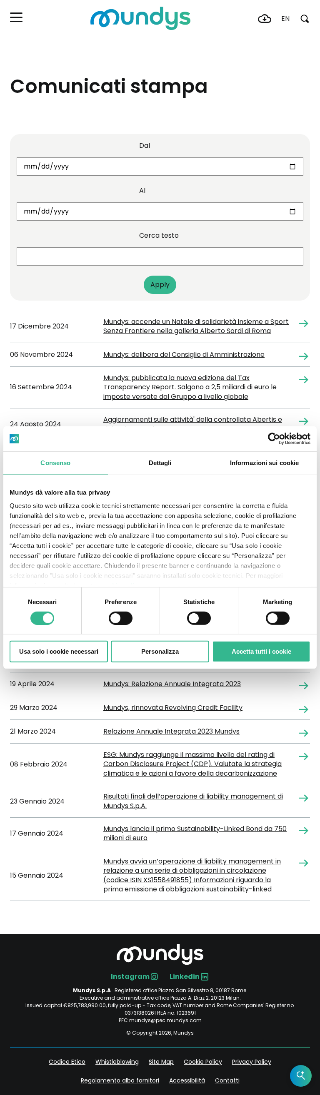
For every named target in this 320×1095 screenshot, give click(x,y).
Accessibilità (187, 1080)
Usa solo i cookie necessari (58, 651)
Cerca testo (159, 235)
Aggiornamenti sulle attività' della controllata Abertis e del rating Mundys (192, 424)
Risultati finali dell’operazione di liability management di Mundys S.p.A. (193, 801)
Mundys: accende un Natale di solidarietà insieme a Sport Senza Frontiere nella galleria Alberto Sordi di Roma (196, 326)
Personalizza (160, 651)
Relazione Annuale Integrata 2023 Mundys (171, 731)
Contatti (227, 1080)
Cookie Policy (203, 1062)
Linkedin (185, 976)
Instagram (130, 976)
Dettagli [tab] (160, 462)
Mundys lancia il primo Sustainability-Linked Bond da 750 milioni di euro (195, 833)
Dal (144, 145)
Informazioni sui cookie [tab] (264, 462)
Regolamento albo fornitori (120, 1080)
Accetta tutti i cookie (261, 651)
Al (142, 190)
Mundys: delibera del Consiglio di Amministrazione (184, 354)
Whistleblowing (117, 1062)
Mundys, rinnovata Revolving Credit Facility (172, 707)
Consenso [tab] (55, 462)
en (285, 18)
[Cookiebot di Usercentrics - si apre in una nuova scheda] (274, 439)
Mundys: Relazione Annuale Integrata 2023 (172, 684)
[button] (16, 17)
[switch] (120, 618)
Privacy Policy (251, 1062)
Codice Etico (67, 1062)
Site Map (161, 1062)
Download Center (264, 18)
